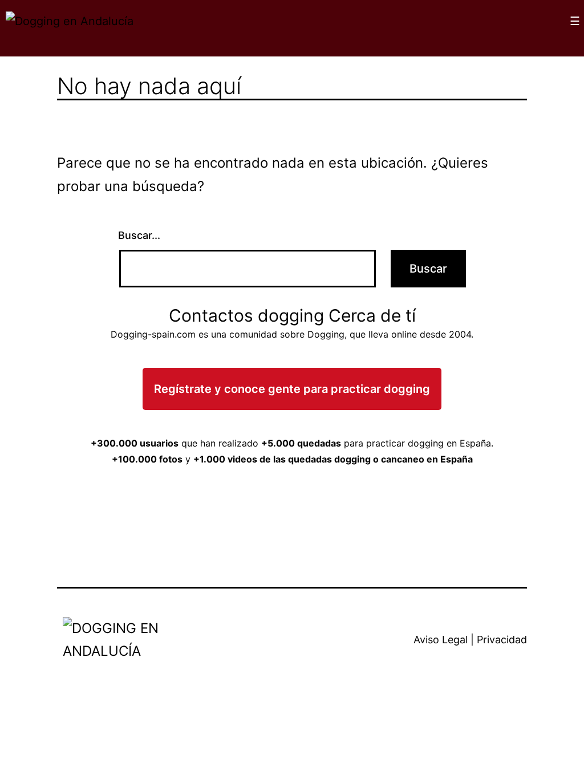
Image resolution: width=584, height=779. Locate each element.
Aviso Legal (440, 640)
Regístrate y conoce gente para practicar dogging (292, 389)
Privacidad (502, 640)
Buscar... (139, 235)
